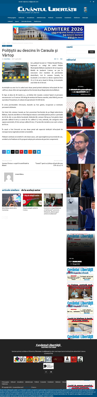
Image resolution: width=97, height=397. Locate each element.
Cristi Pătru (7, 59)
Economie (59, 17)
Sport (17, 21)
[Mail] (93, 1)
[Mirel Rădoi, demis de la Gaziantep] (11, 200)
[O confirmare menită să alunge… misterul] (80, 180)
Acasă (3, 43)
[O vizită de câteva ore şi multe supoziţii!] (80, 214)
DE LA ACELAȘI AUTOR (30, 190)
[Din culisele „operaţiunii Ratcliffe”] (80, 113)
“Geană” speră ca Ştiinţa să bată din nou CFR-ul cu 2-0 (49, 164)
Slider (8, 43)
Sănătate (77, 17)
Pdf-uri (71, 258)
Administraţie (41, 17)
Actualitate (30, 17)
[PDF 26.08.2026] (80, 283)
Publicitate (37, 21)
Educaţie (85, 17)
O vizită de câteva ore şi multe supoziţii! (81, 91)
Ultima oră (9, 45)
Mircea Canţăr (75, 94)
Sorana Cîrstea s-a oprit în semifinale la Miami (15, 164)
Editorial (21, 17)
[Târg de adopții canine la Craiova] (32, 200)
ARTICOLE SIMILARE (10, 190)
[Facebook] (90, 1)
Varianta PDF (73, 229)
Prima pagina (12, 17)
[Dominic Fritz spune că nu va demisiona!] (80, 147)
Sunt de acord (58, 396)
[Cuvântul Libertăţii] (48, 9)
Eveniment (68, 17)
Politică (50, 17)
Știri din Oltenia (26, 21)
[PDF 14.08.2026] (80, 316)
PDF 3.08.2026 (75, 262)
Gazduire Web (27, 387)
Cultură (10, 21)
